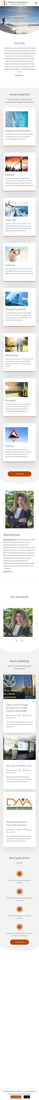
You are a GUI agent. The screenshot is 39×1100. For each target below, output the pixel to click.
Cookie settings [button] (16, 1097)
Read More (19, 75)
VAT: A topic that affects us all (18, 765)
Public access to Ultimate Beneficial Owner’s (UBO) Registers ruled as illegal (17, 708)
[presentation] (17, 640)
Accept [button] (27, 1097)
